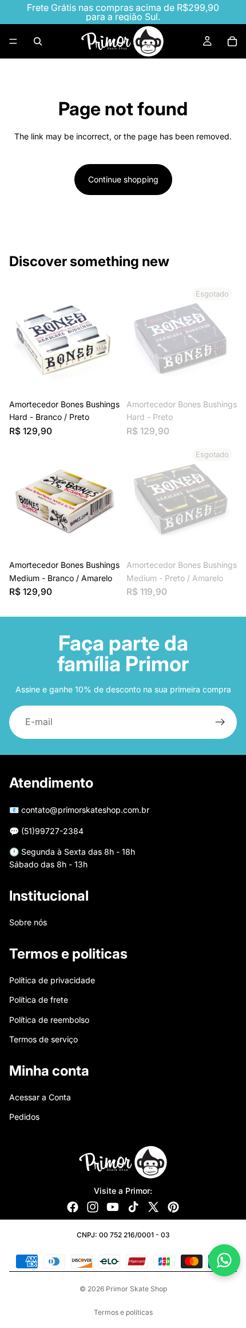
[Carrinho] (232, 41)
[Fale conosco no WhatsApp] (224, 1260)
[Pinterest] (173, 1207)
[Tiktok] (133, 1207)
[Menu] (13, 41)
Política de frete (38, 999)
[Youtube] (113, 1207)
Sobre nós (28, 922)
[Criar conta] (220, 722)
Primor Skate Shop (136, 1288)
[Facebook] (73, 1207)
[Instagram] (93, 1207)
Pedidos (24, 1116)
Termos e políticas (123, 1312)
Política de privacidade (52, 980)
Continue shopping (123, 179)
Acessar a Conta (40, 1097)
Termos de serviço (43, 1039)
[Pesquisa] (37, 41)
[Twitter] (153, 1207)
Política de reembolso (49, 1020)
